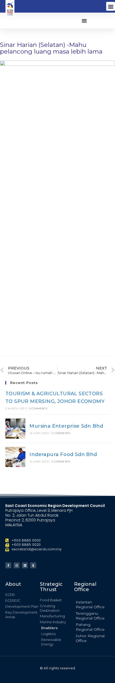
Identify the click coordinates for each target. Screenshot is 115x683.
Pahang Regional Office (90, 627)
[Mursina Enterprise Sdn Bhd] (15, 429)
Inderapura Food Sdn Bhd (63, 454)
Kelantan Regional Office (90, 604)
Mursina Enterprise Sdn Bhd (66, 426)
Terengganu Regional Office (90, 616)
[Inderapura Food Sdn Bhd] (15, 457)
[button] (110, 6)
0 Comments (38, 408)
